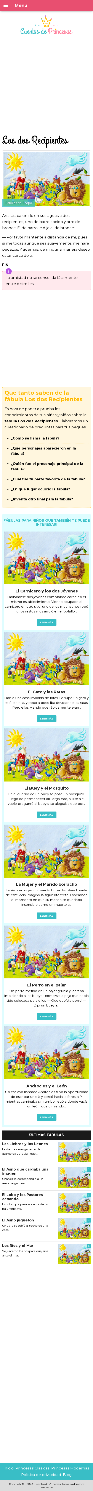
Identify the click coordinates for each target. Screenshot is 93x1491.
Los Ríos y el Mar (17, 1246)
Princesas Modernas (70, 1468)
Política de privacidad (41, 1475)
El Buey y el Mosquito (46, 788)
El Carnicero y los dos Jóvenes (47, 591)
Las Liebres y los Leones (25, 1144)
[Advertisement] (46, 85)
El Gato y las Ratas (46, 692)
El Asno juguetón (18, 1220)
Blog (67, 1475)
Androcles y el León (46, 1086)
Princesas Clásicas (33, 1468)
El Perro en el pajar (46, 985)
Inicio (9, 1468)
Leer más (46, 622)
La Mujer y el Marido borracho (46, 884)
